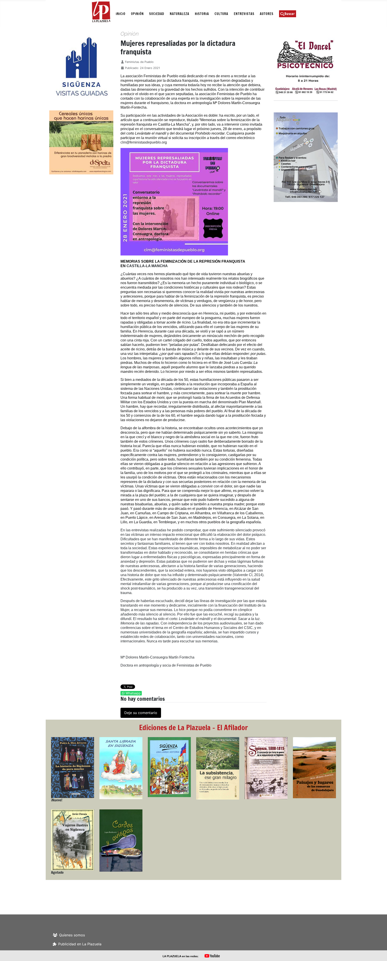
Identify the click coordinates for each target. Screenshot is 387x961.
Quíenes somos (72, 935)
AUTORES (266, 13)
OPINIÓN (137, 13)
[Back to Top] (379, 952)
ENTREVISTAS (244, 13)
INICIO (120, 13)
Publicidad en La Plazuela (79, 944)
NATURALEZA (179, 13)
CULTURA (221, 13)
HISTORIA (202, 13)
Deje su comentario (140, 712)
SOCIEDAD (156, 13)
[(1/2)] (65, 66)
